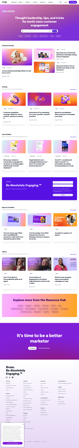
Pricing (7, 389)
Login (59, 399)
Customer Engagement (31, 308)
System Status (61, 401)
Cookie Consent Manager (12, 443)
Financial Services (26, 385)
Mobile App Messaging (10, 415)
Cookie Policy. (11, 440)
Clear (50, 31)
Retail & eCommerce (27, 383)
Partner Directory (44, 414)
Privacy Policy (29, 441)
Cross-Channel (64, 308)
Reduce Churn (45, 305)
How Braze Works (9, 387)
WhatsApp (8, 421)
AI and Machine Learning (26, 311)
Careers (24, 417)
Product (20, 2)
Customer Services (62, 391)
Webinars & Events (44, 392)
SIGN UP (63, 195)
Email (59, 305)
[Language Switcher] (60, 2)
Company (50, 2)
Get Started (73, 2)
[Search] (57, 2)
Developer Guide (44, 404)
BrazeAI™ (8, 397)
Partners (35, 2)
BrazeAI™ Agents (9, 402)
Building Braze (55, 311)
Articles (20, 36)
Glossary (35, 36)
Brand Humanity (37, 311)
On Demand (25, 394)
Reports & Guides (44, 36)
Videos (52, 36)
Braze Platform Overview (11, 385)
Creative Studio (9, 411)
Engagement (28, 305)
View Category (73, 89)
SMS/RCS (8, 419)
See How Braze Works (44, 348)
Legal (24, 426)
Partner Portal (43, 412)
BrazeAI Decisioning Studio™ (11, 400)
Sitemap (43, 441)
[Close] (22, 424)
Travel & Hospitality (27, 387)
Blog (41, 385)
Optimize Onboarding (27, 398)
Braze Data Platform (10, 395)
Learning (42, 394)
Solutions (27, 2)
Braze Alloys (46, 311)
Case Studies (28, 36)
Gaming (24, 392)
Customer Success (62, 393)
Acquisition (20, 305)
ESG (24, 424)
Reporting (8, 408)
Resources (42, 2)
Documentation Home (45, 400)
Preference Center (37, 441)
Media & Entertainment (28, 389)
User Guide (43, 402)
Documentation (44, 397)
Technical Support (62, 403)
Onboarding (37, 305)
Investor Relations (27, 421)
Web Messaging (9, 417)
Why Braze (8, 383)
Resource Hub (11, 11)
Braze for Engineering (27, 409)
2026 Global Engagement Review (65, 383)
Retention (53, 305)
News (24, 419)
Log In (65, 2)
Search (54, 31)
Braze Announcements (43, 308)
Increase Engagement (27, 407)
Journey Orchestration (10, 406)
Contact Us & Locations (28, 428)
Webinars (58, 36)
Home (4, 11)
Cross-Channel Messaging (11, 404)
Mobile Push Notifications (17, 308)
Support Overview (61, 389)
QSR (24, 396)
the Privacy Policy (58, 191)
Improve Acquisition (27, 403)
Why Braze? (14, 2)
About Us (25, 415)
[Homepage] (4, 2)
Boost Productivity (27, 400)
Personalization (54, 308)
